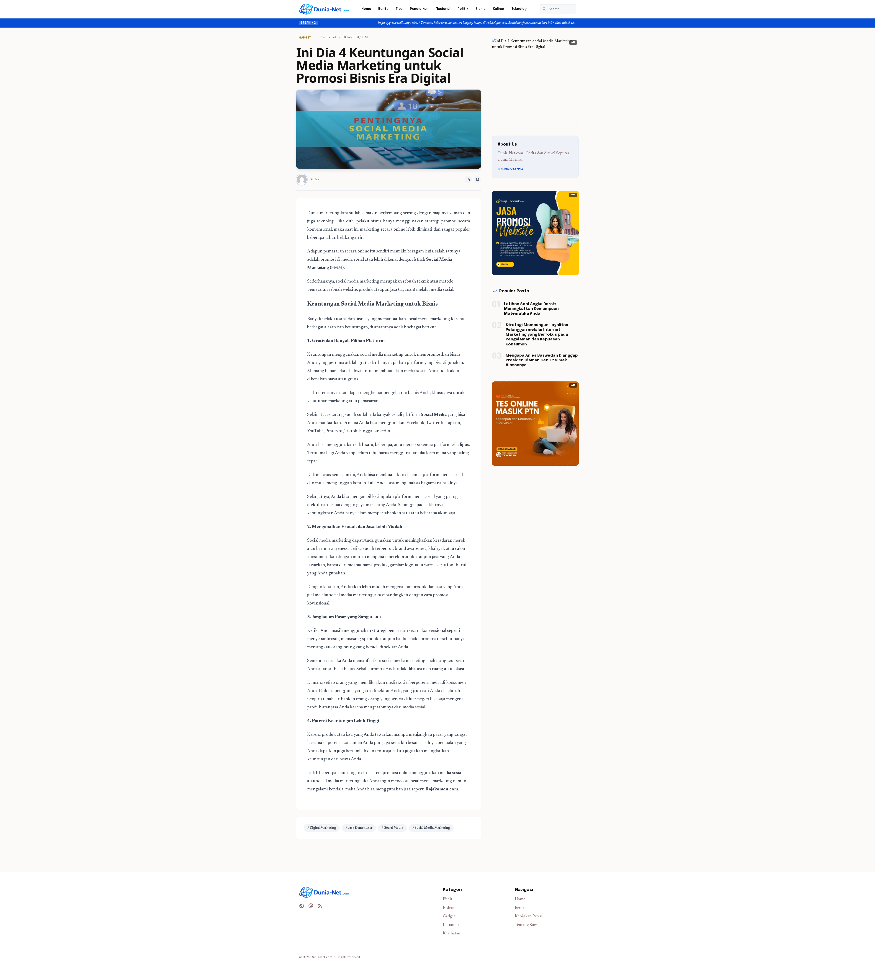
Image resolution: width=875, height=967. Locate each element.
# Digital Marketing (321, 828)
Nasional (443, 8)
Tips (399, 8)
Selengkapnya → (512, 169)
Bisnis (481, 8)
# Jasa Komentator (359, 828)
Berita (383, 8)
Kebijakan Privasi (529, 916)
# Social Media (392, 828)
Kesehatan (451, 934)
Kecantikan (452, 925)
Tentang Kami (526, 925)
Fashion (449, 908)
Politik (463, 8)
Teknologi (520, 8)
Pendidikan (419, 8)
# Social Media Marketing (431, 828)
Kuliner (498, 8)
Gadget (449, 916)
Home (366, 8)
